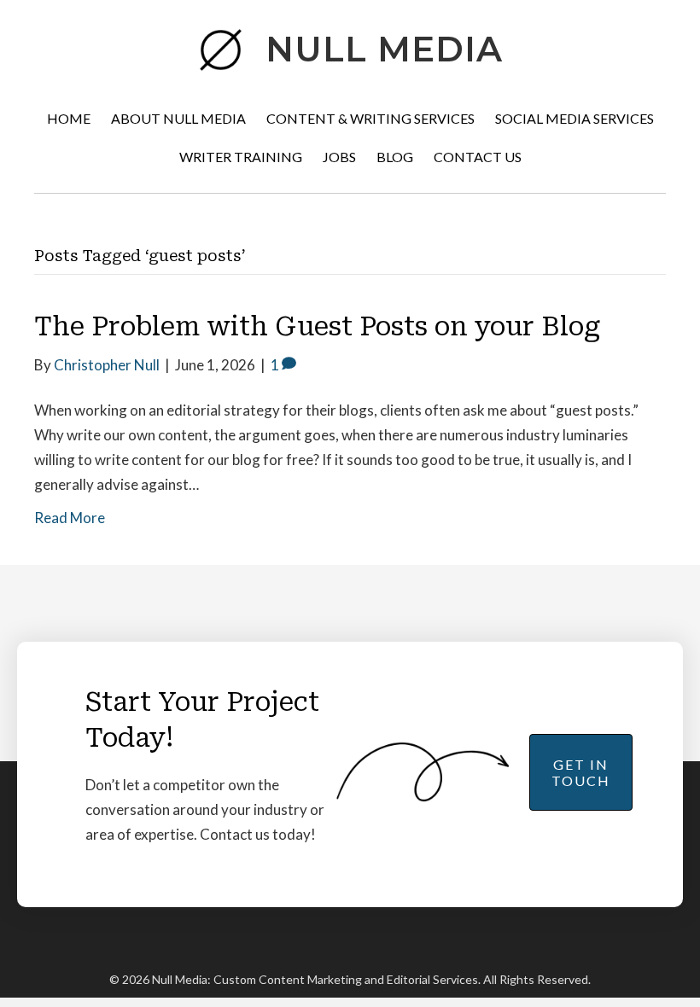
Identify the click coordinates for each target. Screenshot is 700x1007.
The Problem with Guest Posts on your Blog (317, 326)
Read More (69, 518)
